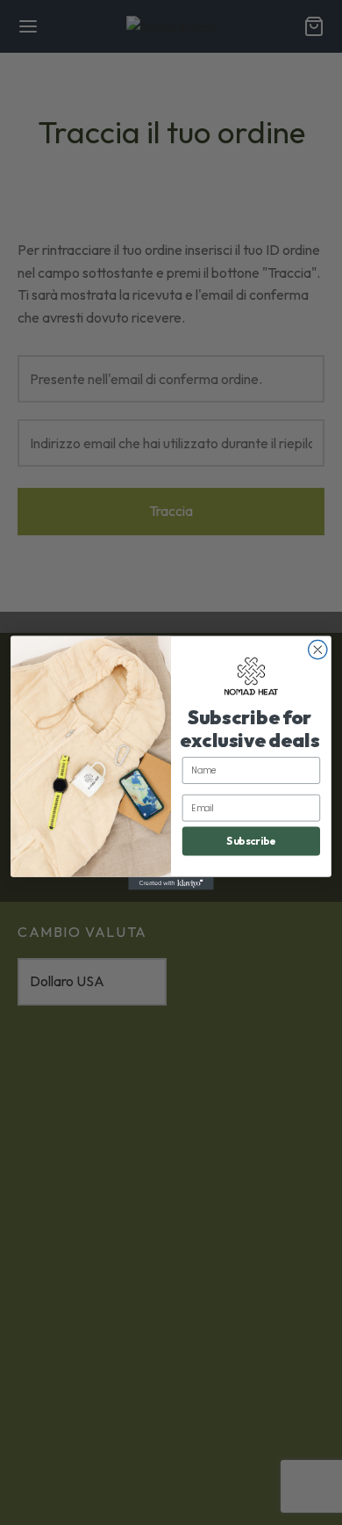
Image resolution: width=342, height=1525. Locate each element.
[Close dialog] (318, 649)
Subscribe (250, 840)
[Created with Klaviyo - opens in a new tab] (171, 883)
